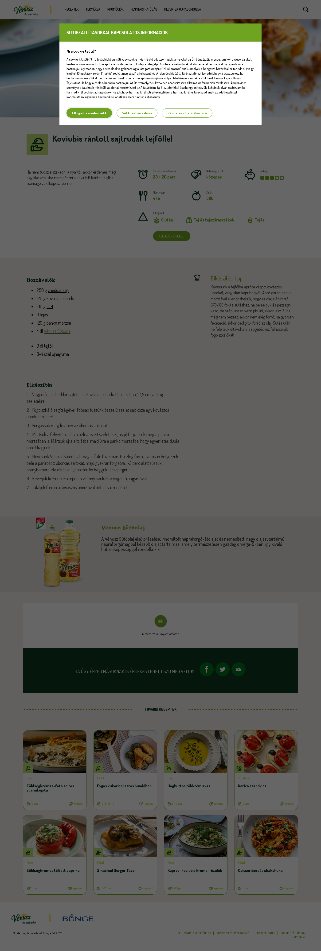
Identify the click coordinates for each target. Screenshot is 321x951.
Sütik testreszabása (137, 113)
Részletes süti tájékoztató (187, 113)
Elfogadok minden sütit (89, 113)
